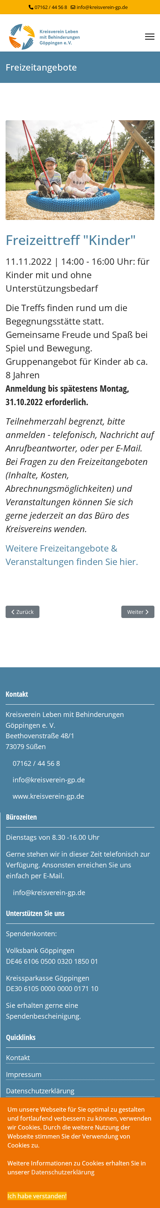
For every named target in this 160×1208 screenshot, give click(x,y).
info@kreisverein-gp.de (102, 7)
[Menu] (149, 36)
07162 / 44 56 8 (51, 7)
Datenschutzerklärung (40, 1090)
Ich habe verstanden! (37, 1196)
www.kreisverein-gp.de (48, 796)
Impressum (24, 1074)
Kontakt (18, 1057)
